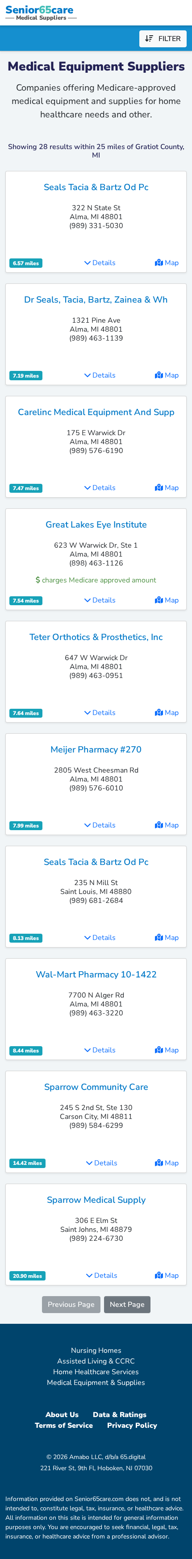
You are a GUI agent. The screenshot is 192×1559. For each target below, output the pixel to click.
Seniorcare (39, 10)
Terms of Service (64, 1425)
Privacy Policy (132, 1425)
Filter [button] (167, 39)
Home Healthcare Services (96, 1372)
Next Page (127, 1305)
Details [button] (103, 263)
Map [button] (171, 263)
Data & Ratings (119, 1415)
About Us (62, 1415)
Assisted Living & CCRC (96, 1361)
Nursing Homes (96, 1350)
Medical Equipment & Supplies (96, 1383)
